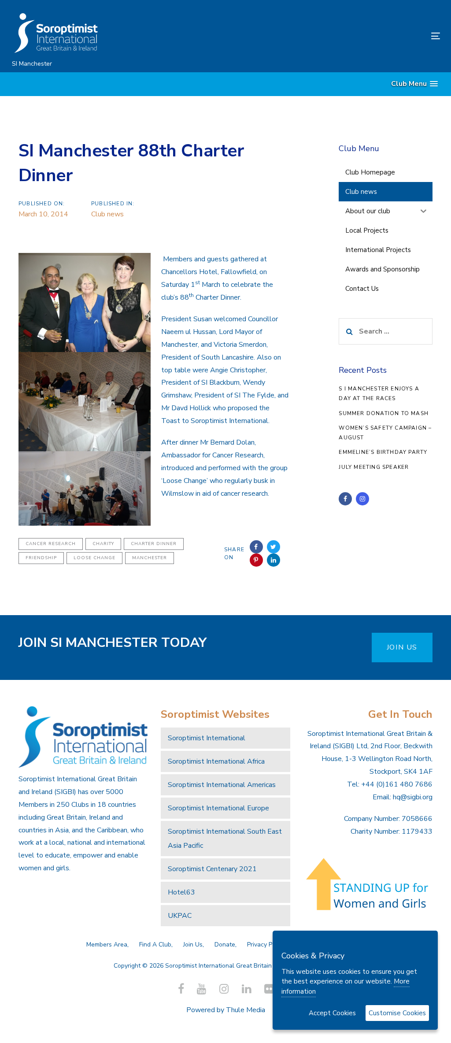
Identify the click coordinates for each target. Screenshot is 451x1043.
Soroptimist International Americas (222, 785)
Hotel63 (181, 892)
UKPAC (180, 916)
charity (103, 544)
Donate (224, 944)
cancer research (51, 544)
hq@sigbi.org (413, 797)
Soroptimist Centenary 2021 (212, 869)
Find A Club (155, 944)
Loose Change (94, 558)
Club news (107, 214)
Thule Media (245, 1010)
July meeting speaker (374, 467)
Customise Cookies (397, 1013)
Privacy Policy (266, 944)
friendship (41, 558)
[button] (414, 84)
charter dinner (154, 544)
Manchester (149, 558)
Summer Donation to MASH (384, 413)
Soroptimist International (206, 738)
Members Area (106, 944)
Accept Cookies (332, 1013)
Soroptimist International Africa (216, 761)
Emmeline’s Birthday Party (383, 452)
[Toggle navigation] (368, 36)
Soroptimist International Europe (218, 808)
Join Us (193, 944)
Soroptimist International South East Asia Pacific (225, 838)
